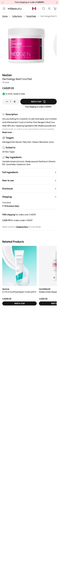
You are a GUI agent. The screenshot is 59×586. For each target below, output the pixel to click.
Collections (17, 16)
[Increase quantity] (14, 101)
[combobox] (36, 8)
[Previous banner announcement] (2, 2)
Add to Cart (36, 101)
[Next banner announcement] (56, 2)
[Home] (15, 8)
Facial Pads (31, 16)
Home (5, 16)
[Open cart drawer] (54, 8)
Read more (7, 132)
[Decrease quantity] (7, 101)
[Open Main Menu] (3, 9)
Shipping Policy (22, 227)
